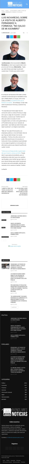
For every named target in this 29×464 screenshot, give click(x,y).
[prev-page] (2, 240)
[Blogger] (6, 448)
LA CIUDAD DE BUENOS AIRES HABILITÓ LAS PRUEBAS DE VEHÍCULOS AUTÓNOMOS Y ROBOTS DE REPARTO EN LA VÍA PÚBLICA (19, 277)
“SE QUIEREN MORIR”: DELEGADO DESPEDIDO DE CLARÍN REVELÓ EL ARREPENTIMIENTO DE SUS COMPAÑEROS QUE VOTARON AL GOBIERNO (19, 299)
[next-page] (5, 240)
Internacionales (5, 236)
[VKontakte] (22, 448)
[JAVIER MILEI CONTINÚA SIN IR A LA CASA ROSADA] (5, 218)
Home (3, 10)
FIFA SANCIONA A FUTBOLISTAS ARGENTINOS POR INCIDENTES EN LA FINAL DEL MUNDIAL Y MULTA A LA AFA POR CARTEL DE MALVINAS (19, 288)
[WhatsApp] (18, 36)
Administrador (6, 32)
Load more (14, 307)
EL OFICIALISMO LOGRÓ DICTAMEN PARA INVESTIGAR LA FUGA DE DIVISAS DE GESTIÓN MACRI (21, 192)
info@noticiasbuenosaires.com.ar (15, 437)
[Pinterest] (15, 36)
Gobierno (4, 220)
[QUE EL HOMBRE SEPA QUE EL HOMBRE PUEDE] (5, 235)
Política (7, 10)
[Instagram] (18, 448)
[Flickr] (14, 448)
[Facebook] (8, 36)
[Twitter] (11, 36)
